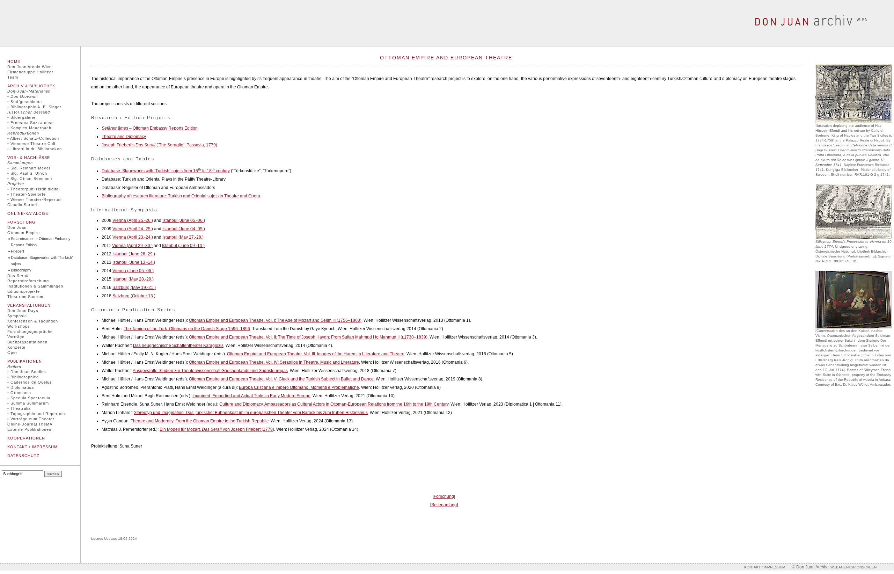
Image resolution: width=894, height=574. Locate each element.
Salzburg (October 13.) (133, 295)
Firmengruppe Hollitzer (30, 72)
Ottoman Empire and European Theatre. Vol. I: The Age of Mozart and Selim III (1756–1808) (275, 320)
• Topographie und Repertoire (37, 414)
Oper (12, 352)
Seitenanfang (444, 504)
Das (17, 276)
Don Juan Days (22, 310)
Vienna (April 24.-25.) (132, 228)
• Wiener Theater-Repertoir (34, 199)
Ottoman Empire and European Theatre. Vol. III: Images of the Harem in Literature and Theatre (315, 353)
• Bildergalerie (21, 117)
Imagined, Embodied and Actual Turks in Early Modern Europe (251, 395)
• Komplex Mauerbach (29, 128)
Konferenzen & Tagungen (32, 321)
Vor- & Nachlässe (28, 157)
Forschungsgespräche (30, 331)
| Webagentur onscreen (852, 567)
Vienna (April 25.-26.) (132, 220)
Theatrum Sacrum (25, 297)
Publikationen (24, 361)
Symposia (17, 316)
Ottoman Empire (23, 233)
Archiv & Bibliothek (31, 86)
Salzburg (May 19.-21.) (134, 287)
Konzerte (16, 347)
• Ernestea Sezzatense (30, 123)
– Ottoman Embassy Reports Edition (150, 128)
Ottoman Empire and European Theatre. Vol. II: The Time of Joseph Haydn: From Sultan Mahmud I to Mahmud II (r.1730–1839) (308, 337)
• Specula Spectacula (28, 398)
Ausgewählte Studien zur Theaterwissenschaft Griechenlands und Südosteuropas (210, 370)
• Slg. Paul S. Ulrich (27, 173)
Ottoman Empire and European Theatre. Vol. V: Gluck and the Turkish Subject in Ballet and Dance (281, 379)
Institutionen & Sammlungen (35, 286)
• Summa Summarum (28, 403)
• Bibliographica (23, 377)
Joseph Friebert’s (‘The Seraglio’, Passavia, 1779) (159, 145)
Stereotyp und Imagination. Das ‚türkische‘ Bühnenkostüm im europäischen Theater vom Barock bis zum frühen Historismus (251, 412)
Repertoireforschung (28, 281)
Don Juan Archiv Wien (29, 67)
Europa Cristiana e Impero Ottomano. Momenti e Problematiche (299, 387)
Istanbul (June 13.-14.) (133, 262)
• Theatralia (19, 408)
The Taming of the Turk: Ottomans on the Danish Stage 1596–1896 (187, 328)
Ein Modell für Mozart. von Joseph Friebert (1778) (217, 429)
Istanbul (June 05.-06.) (183, 220)
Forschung (21, 222)
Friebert (17, 251)
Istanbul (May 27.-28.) (183, 237)
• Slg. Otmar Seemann (29, 178)
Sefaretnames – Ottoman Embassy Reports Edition (41, 242)
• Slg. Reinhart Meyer (29, 168)
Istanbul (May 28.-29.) (133, 279)
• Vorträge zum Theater (30, 419)
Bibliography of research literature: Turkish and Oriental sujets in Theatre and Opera (181, 196)
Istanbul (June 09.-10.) (183, 245)
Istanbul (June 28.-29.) (133, 254)
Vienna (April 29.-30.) (132, 245)
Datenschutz (23, 455)
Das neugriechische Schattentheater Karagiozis (178, 345)
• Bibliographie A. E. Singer (34, 107)
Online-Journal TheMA (29, 424)
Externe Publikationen (29, 429)
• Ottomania (19, 393)
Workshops (18, 326)
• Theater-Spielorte (26, 194)
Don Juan (17, 227)
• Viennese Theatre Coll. (32, 143)
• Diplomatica (20, 387)
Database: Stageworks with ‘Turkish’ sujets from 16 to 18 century (166, 170)
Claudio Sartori (22, 205)
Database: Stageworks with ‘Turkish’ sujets (42, 260)
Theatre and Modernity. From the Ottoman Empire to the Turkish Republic (200, 421)
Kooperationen (26, 438)
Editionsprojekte (23, 291)
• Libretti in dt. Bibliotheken (34, 149)
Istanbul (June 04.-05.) (183, 228)
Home (13, 61)
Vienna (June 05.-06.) (133, 270)
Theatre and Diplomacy (124, 136)
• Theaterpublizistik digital (33, 189)
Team (12, 77)
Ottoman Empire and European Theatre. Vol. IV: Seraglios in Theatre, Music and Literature (274, 362)
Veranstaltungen (29, 305)
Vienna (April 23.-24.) (132, 237)
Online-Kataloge (27, 213)
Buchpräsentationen (27, 342)
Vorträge (15, 337)
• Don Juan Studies (26, 372)
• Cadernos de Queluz (29, 382)
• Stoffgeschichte (24, 102)
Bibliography (21, 270)
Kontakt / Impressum (32, 447)
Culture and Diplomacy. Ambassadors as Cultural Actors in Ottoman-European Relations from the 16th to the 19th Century (333, 404)
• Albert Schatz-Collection (33, 138)
